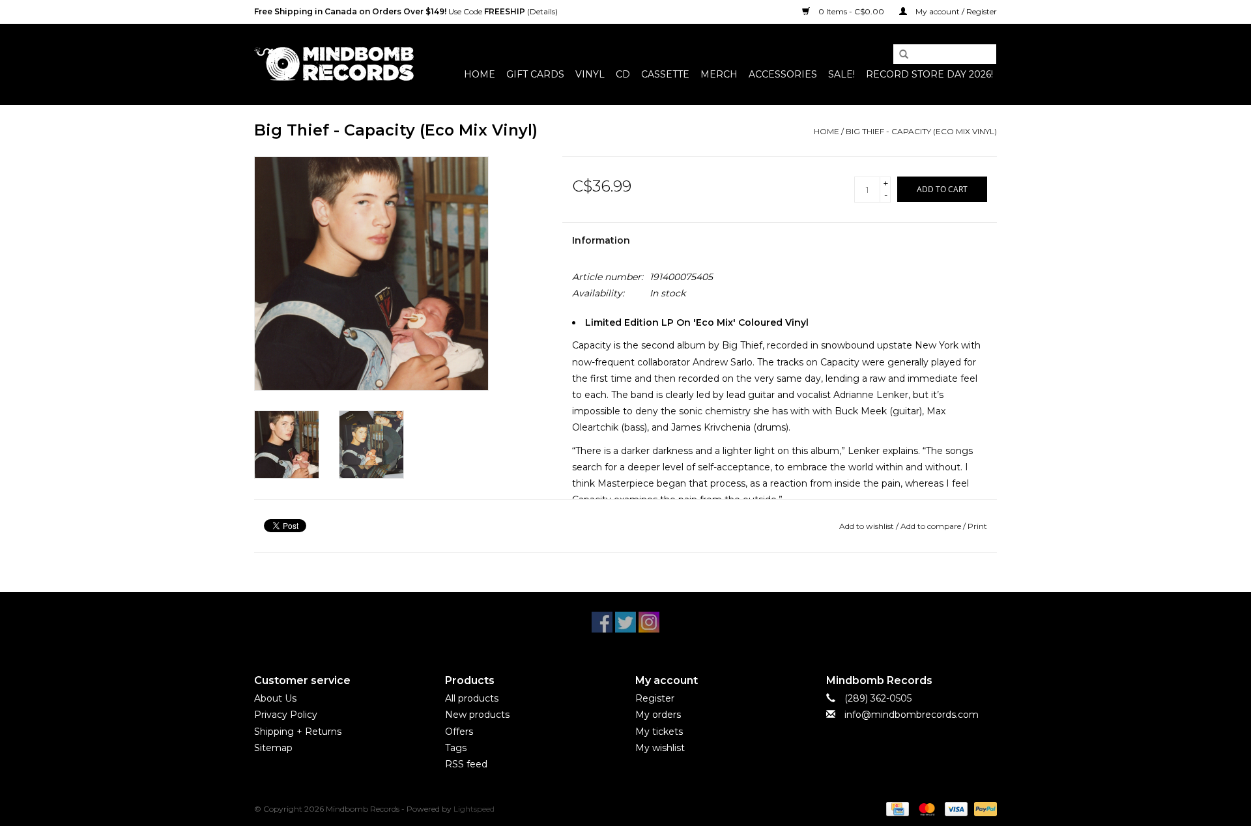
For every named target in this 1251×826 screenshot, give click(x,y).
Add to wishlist (866, 526)
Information (601, 240)
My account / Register (955, 11)
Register (654, 698)
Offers (459, 731)
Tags (456, 748)
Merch (719, 74)
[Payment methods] (896, 808)
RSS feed (466, 764)
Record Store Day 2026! (929, 74)
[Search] (899, 55)
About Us (275, 698)
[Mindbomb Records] (334, 64)
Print (977, 526)
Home (479, 74)
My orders (658, 714)
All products (471, 698)
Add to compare (931, 526)
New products (477, 714)
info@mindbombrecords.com (911, 714)
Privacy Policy (285, 714)
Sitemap (273, 748)
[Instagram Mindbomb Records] (649, 622)
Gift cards (535, 74)
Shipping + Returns (297, 731)
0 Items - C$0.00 (851, 11)
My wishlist (660, 748)
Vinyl (590, 74)
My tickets (659, 731)
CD (623, 74)
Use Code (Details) (406, 11)
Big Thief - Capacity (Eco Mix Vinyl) (921, 131)
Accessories (783, 74)
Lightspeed (474, 809)
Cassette (665, 74)
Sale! (841, 74)
